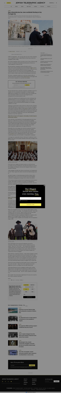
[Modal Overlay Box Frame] (30, 196)
